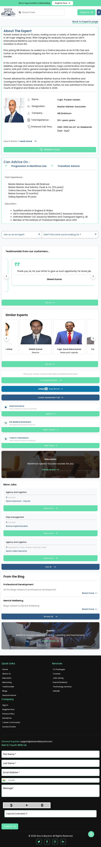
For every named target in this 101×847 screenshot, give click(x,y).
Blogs (4, 691)
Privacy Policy (8, 713)
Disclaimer (7, 718)
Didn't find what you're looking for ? (62, 234)
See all (48, 302)
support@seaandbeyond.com (36, 741)
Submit (8, 826)
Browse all (48, 616)
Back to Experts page (85, 21)
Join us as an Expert (13, 234)
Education (6, 678)
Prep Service (54, 389)
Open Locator (49, 429)
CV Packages (59, 669)
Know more (49, 469)
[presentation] (6, 276)
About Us (6, 673)
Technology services (62, 686)
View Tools (49, 445)
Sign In (5, 705)
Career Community (11, 722)
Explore (49, 414)
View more (48, 508)
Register (84, 12)
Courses (56, 673)
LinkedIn (56, 691)
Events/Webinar (60, 682)
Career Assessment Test (49, 397)
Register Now (61, 3)
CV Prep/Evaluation (48, 380)
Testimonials (8, 686)
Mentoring (7, 682)
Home (5, 669)
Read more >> (90, 593)
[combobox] (4, 780)
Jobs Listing (58, 678)
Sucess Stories (9, 726)
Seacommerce (9, 695)
